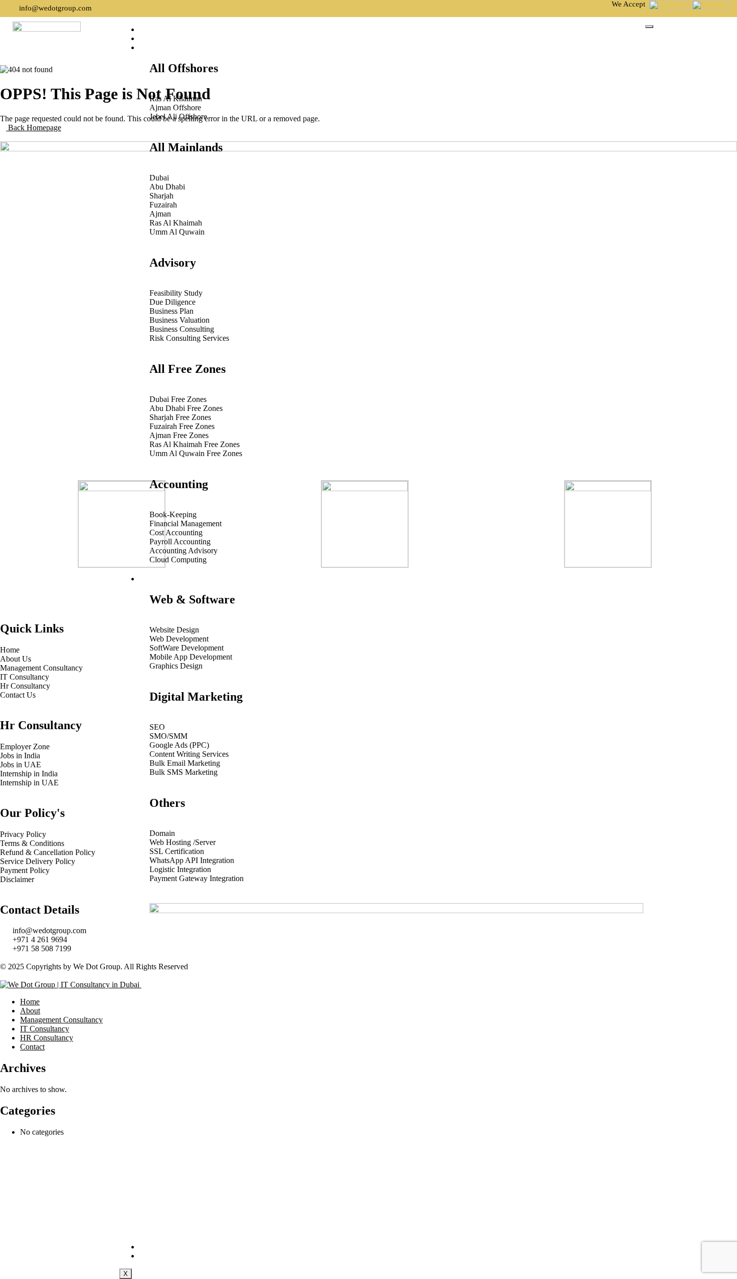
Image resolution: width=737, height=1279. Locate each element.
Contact (164, 1256)
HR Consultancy (179, 1247)
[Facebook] (12, 588)
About (159, 39)
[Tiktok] (66, 588)
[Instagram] (39, 588)
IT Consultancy (178, 579)
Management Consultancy (200, 48)
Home (158, 30)
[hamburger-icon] (649, 26)
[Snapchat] (93, 588)
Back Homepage (33, 127)
